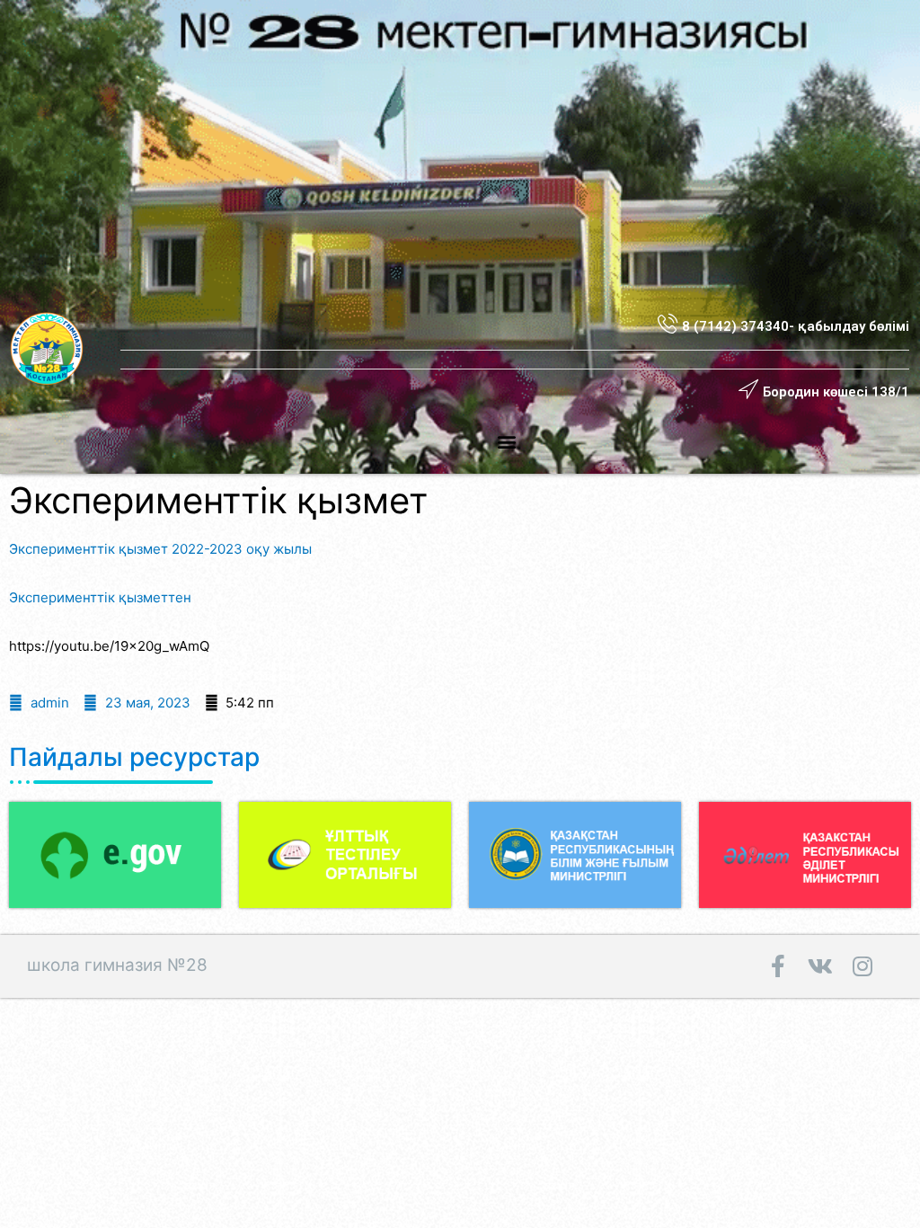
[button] (507, 441)
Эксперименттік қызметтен (100, 597)
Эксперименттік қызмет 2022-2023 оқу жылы (160, 548)
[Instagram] (862, 966)
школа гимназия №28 (117, 965)
